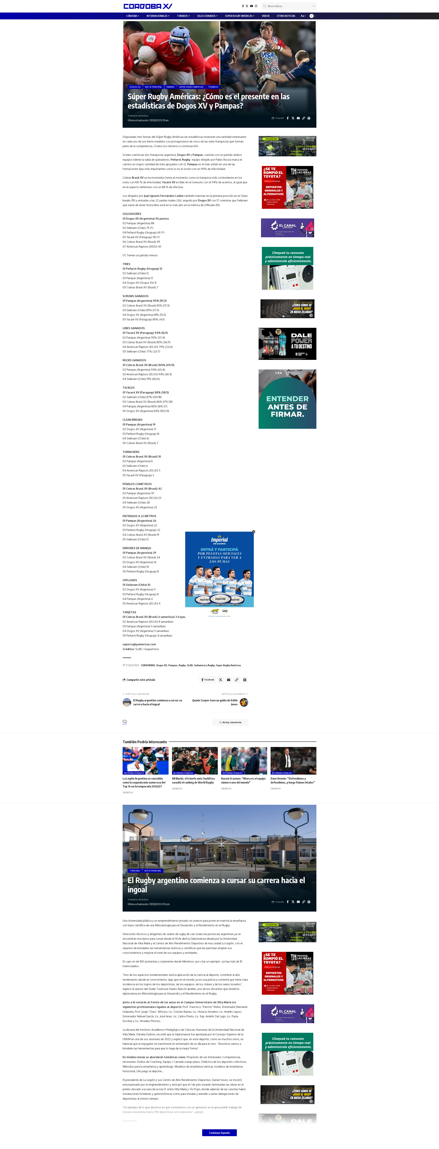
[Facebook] (243, 6)
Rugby (182, 665)
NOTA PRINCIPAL (153, 87)
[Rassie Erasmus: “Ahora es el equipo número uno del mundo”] (244, 761)
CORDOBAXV (148, 665)
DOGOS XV (135, 87)
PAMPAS (170, 87)
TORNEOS (213, 87)
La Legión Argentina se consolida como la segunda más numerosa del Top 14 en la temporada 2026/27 (144, 782)
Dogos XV (161, 665)
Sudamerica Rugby (204, 665)
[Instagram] (256, 6)
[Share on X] (292, 118)
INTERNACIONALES (134, 773)
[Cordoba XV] (148, 6)
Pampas (172, 665)
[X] (247, 6)
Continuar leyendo (219, 1132)
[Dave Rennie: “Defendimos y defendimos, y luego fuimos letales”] (294, 761)
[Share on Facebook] (287, 118)
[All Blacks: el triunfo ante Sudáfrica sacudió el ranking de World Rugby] (195, 761)
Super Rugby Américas (228, 665)
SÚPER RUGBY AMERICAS (191, 87)
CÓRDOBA (135, 871)
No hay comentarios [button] (232, 722)
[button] (303, 16)
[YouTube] (251, 6)
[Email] (298, 118)
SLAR (190, 665)
